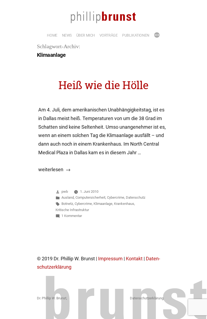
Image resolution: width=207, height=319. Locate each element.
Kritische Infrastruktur (72, 210)
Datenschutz (135, 197)
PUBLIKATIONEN (135, 35)
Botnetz (67, 204)
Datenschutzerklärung (147, 298)
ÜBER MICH (85, 35)
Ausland (67, 197)
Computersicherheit (90, 197)
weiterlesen (50, 169)
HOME (52, 35)
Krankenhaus (124, 204)
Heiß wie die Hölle (103, 85)
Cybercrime (115, 197)
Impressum (110, 258)
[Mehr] (157, 35)
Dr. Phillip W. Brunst (51, 298)
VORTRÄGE (108, 35)
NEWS (67, 35)
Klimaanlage (103, 204)
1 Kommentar (71, 216)
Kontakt (134, 258)
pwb (64, 192)
